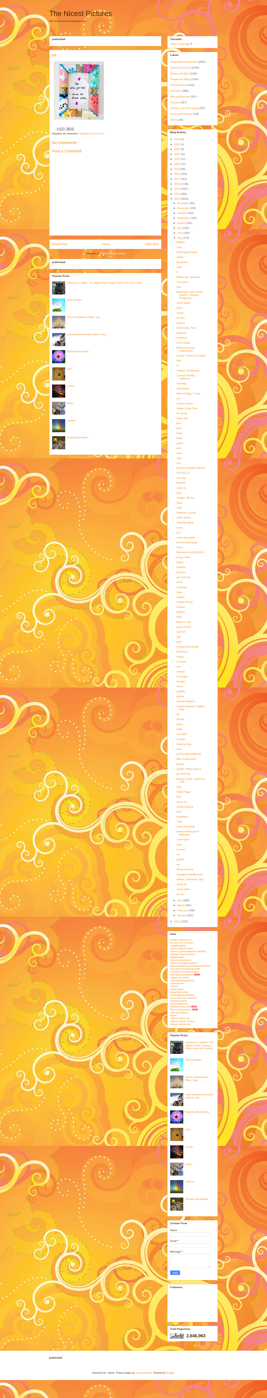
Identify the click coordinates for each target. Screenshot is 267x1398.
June (180, 232)
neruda (181, 317)
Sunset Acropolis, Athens (191, 467)
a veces (181, 849)
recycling (182, 337)
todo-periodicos (179, 1012)
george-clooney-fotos (182, 954)
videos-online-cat (180, 1018)
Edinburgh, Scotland (188, 277)
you (179, 398)
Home (106, 244)
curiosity (181, 661)
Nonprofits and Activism (91, 133)
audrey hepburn (186, 701)
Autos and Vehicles (181, 113)
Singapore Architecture (190, 874)
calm (179, 844)
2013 (177, 198)
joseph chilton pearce (189, 768)
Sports (174, 119)
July (180, 227)
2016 (177, 183)
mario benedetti (186, 537)
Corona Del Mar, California (186, 377)
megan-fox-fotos (179, 977)
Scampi (181, 681)
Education (176, 90)
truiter (173, 1015)
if (177, 271)
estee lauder (184, 517)
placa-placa (176, 989)
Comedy (175, 102)
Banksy (181, 242)
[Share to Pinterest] (72, 129)
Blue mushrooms (186, 758)
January (182, 915)
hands (180, 312)
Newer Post (59, 244)
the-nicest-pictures (180, 1009)
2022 (177, 154)
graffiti (180, 859)
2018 (177, 173)
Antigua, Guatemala (188, 370)
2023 (177, 149)
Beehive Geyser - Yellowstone (187, 349)
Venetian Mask (185, 522)
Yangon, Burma (185, 497)
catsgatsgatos (178, 945)
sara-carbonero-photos (183, 997)
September (184, 217)
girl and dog (183, 577)
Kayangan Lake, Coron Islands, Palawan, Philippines (190, 294)
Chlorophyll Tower (187, 252)
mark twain (183, 839)
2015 (177, 188)
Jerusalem (183, 281)
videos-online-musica (182, 1021)
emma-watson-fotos (181, 948)
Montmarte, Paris (186, 327)
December (183, 203)
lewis (179, 433)
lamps (70, 403)
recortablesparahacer (182, 994)
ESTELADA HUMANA (189, 753)
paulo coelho (184, 626)
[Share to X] (65, 129)
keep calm (182, 418)
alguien (181, 597)
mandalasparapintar (181, 974)
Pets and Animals (180, 96)
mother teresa (185, 403)
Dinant (180, 719)
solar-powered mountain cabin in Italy (86, 334)
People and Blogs (180, 79)
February (183, 910)
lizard (180, 724)
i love (180, 821)
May (180, 237)
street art (182, 801)
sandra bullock (185, 806)
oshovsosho (177, 983)
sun (179, 462)
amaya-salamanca (180, 939)
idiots (180, 502)
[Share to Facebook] (69, 129)
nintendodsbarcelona (182, 980)
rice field (181, 734)
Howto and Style (179, 73)
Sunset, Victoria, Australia (191, 355)
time (179, 428)
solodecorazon (178, 1000)
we (178, 864)
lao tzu (180, 894)
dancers (181, 572)
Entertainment (178, 84)
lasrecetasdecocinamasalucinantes (190, 965)
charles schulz (185, 601)
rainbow (71, 420)
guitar (180, 443)
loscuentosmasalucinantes (185, 968)
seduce (181, 322)
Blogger (170, 1372)
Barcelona (182, 262)
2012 (177, 921)
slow (179, 458)
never (180, 686)
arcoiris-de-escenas (181, 942)
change (181, 739)
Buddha (181, 482)
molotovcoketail (143, 1372)
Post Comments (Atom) (112, 253)
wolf (179, 360)
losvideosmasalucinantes (184, 971)
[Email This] (58, 129)
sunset (70, 386)
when (180, 307)
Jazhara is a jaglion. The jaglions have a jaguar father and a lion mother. (105, 282)
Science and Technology (184, 108)
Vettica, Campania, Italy (190, 879)
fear (179, 286)
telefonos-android (180, 1006)
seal (179, 811)
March (181, 905)
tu (178, 365)
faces (180, 547)
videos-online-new (180, 1024)
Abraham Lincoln (186, 512)
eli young (182, 413)
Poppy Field (183, 557)
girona (180, 696)
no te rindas (183, 342)
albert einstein (74, 299)
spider (180, 257)
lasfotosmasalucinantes (183, 962)
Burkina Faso (184, 744)
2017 (177, 179)
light (179, 492)
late (179, 636)
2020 (177, 164)
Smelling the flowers (77, 437)
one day (181, 477)
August (181, 223)
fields (180, 438)
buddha (181, 567)
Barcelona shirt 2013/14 (190, 552)
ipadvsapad (176, 957)
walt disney (183, 388)
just (179, 532)
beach (180, 562)
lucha (180, 527)
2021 (177, 159)
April (180, 900)
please (180, 763)
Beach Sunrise (185, 869)
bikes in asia (184, 621)
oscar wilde (183, 889)
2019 (177, 169)
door (69, 368)
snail (179, 507)
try (178, 854)
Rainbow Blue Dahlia (78, 351)
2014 (177, 193)
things (180, 656)
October (182, 213)
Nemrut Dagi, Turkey (188, 393)
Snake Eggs (183, 791)
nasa (179, 592)
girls (179, 448)
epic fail (181, 631)
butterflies (182, 816)
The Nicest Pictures (80, 13)
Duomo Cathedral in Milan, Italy (83, 317)
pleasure (182, 332)
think (179, 582)
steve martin (184, 302)
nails (179, 267)
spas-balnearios (179, 1003)
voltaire (181, 607)
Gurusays (182, 676)
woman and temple (188, 646)
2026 (177, 139)
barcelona (182, 651)
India (179, 729)
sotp (179, 247)
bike (179, 786)
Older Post (152, 244)
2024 (177, 144)
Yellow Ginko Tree (187, 408)
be (178, 714)
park (179, 641)
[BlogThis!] (62, 129)
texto (179, 453)
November (183, 208)
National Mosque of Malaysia (188, 833)
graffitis (181, 691)
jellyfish (181, 611)
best (179, 749)
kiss (179, 423)
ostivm (174, 986)
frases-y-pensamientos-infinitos (188, 951)
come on (182, 487)
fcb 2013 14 (183, 472)
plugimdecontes (179, 992)
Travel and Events (180, 67)
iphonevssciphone (180, 960)
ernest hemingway (187, 542)
